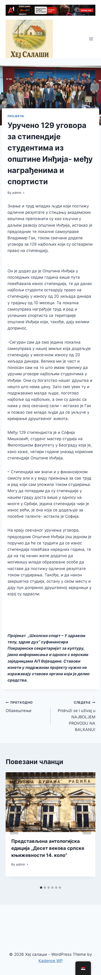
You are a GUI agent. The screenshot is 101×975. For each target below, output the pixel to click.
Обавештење (19, 707)
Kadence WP (51, 960)
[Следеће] (87, 828)
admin (16, 193)
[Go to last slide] (14, 828)
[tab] (41, 887)
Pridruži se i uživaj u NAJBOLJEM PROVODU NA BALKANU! (76, 716)
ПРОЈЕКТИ (16, 116)
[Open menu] (91, 39)
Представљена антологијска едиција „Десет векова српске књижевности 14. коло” (47, 848)
